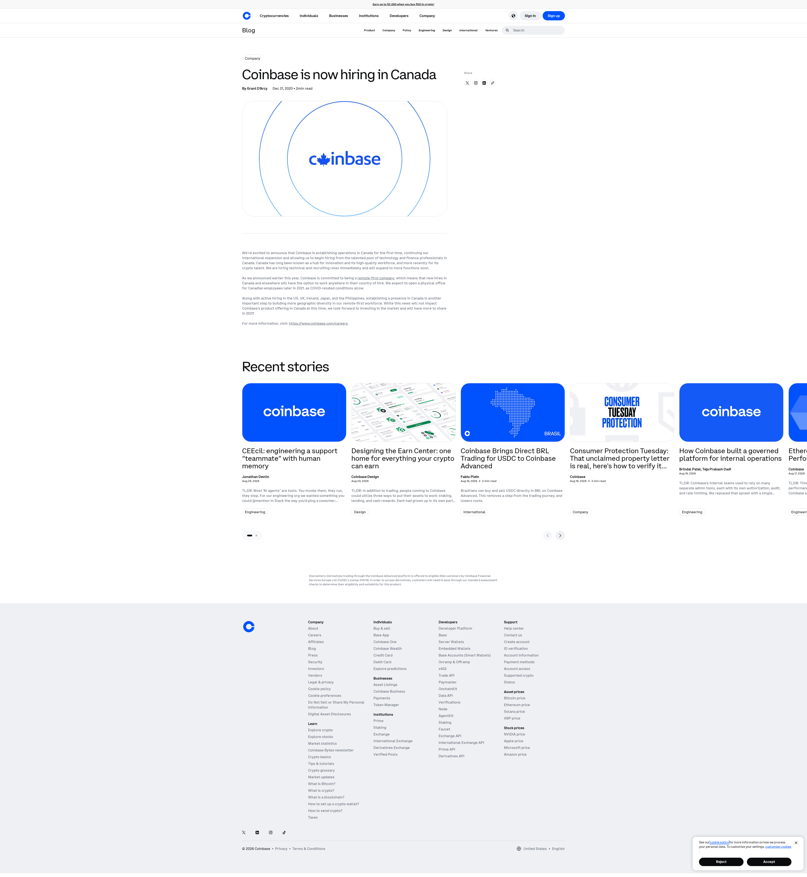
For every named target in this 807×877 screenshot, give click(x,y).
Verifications (449, 702)
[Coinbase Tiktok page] (284, 833)
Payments (381, 698)
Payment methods (519, 662)
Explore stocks (320, 737)
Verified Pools (385, 754)
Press (313, 655)
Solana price (514, 711)
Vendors (315, 675)
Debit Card (382, 662)
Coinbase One (385, 642)
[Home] (246, 15)
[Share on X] (467, 83)
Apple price (513, 741)
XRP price (512, 718)
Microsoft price (517, 748)
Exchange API (450, 736)
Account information (521, 655)
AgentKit (446, 716)
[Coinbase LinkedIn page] (257, 833)
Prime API (447, 749)
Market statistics (322, 743)
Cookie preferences (324, 695)
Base (443, 635)
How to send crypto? (325, 811)
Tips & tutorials (321, 763)
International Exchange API (461, 742)
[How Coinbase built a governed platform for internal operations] (731, 453)
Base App (381, 635)
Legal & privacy (321, 682)
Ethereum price (517, 705)
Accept (769, 862)
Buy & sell (381, 628)
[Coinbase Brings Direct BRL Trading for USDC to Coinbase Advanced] (513, 453)
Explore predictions (390, 669)
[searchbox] (538, 30)
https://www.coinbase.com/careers (318, 323)
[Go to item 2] (256, 535)
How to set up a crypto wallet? (333, 804)
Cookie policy (319, 689)
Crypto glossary (321, 770)
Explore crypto (320, 730)
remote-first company (375, 278)
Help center (514, 628)
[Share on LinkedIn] (484, 83)
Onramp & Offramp (454, 662)
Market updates (321, 777)
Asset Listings (385, 685)
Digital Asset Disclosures (329, 714)
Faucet (444, 729)
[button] (309, 15)
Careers (314, 635)
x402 (443, 669)
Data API (446, 695)
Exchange (381, 734)
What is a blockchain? (326, 797)
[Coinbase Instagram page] (270, 833)
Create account (517, 642)
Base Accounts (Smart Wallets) (465, 655)
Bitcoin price (514, 698)
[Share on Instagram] (475, 83)
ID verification (516, 648)
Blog (312, 648)
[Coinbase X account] (243, 833)
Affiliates (316, 642)
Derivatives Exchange (391, 748)
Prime (378, 721)
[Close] (796, 842)
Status (509, 682)
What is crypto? (321, 790)
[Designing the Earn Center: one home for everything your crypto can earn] (403, 453)
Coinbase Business (389, 691)
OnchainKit (448, 689)
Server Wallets (451, 642)
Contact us (513, 635)
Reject (721, 862)
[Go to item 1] (249, 535)
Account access (517, 669)
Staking (379, 727)
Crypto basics (319, 757)
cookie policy (719, 842)
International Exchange (393, 741)
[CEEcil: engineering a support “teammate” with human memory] (294, 453)
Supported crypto (519, 675)
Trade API (447, 675)
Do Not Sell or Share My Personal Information (336, 704)
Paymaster (448, 682)
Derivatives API (451, 756)
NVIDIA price (514, 734)
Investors (316, 669)
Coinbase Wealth (387, 648)
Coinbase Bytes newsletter (331, 750)
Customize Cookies (778, 847)
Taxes (313, 817)
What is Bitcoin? (321, 784)
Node (443, 709)
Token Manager (386, 705)
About (313, 628)
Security (315, 662)
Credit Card (383, 655)
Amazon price (515, 754)
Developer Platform (455, 628)
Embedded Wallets (455, 648)
